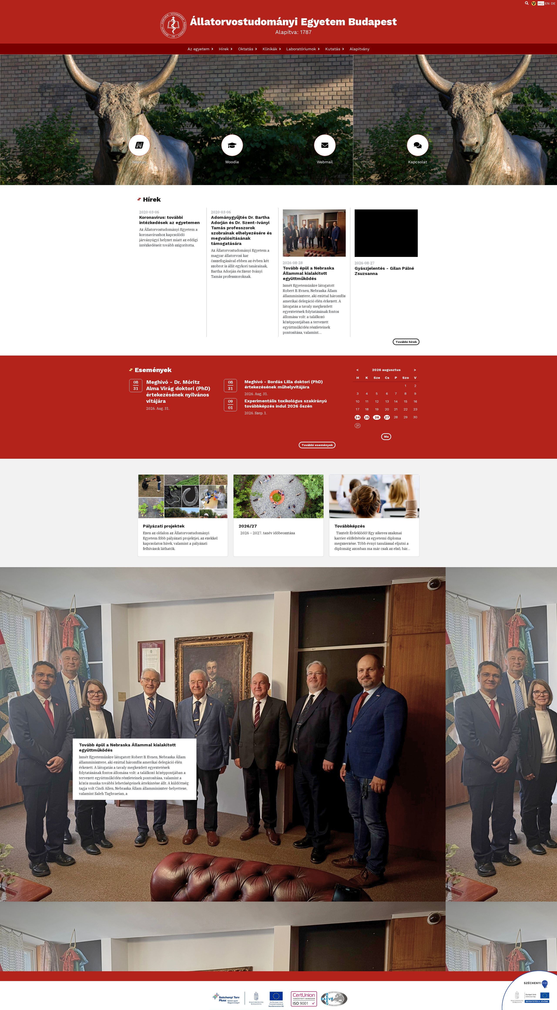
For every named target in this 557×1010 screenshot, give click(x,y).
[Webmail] (325, 145)
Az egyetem (199, 49)
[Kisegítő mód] (533, 3)
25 (367, 417)
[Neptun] (139, 145)
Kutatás (333, 49)
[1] (527, 3)
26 (377, 417)
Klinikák (270, 49)
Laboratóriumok (301, 49)
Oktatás (246, 49)
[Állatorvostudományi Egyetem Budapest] (173, 25)
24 (357, 417)
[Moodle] (232, 145)
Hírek (224, 49)
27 (387, 417)
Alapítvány (359, 49)
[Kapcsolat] (418, 145)
